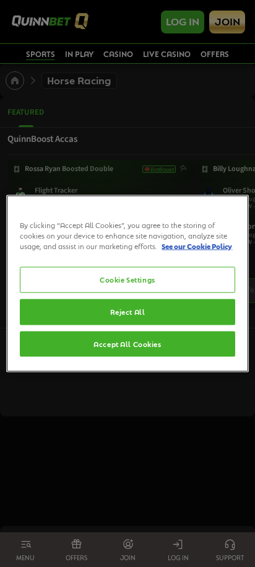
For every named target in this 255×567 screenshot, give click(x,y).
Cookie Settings (127, 279)
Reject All (127, 311)
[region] (127, 283)
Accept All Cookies (127, 343)
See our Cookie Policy (197, 245)
